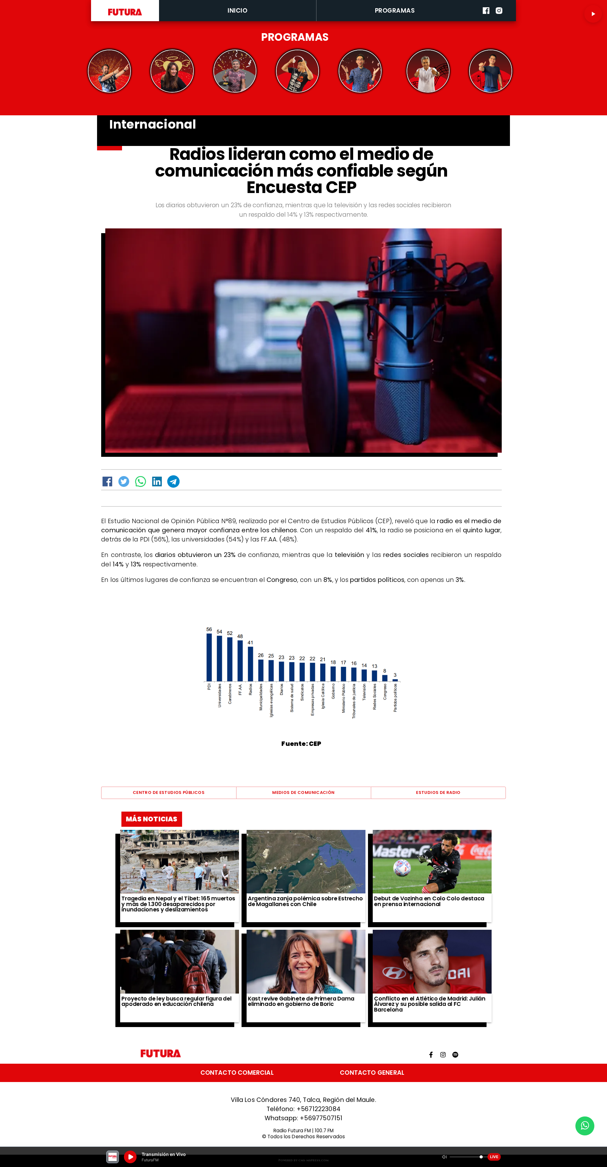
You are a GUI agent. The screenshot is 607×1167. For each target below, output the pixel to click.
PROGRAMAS (395, 10)
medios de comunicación (303, 792)
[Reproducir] (593, 14)
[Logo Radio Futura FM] (125, 15)
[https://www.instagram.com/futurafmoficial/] (499, 19)
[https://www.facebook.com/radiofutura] (486, 19)
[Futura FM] (109, 71)
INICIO (237, 10)
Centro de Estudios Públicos (169, 792)
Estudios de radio (438, 792)
